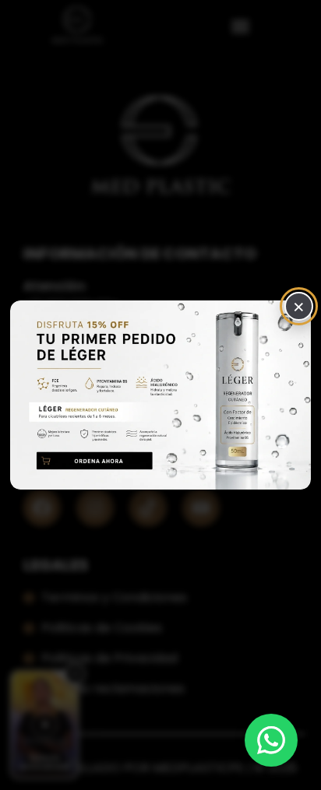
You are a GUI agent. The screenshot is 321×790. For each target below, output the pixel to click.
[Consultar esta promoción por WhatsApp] (160, 395)
